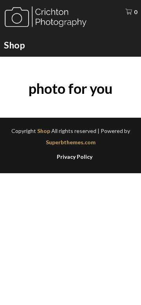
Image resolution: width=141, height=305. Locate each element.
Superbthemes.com (71, 142)
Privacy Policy (74, 157)
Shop (14, 44)
